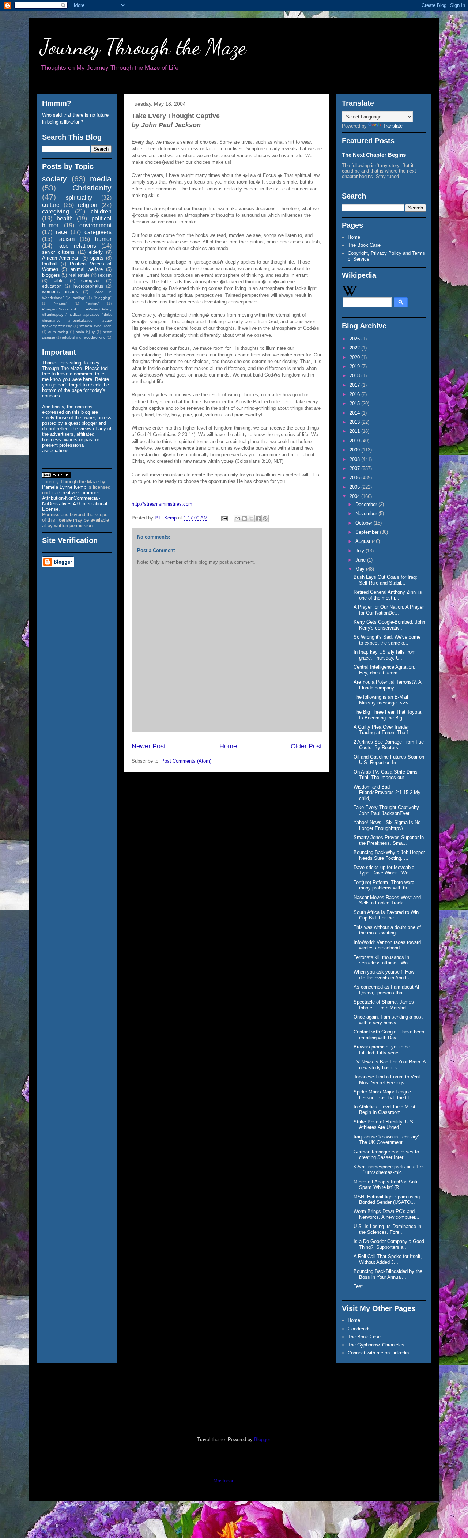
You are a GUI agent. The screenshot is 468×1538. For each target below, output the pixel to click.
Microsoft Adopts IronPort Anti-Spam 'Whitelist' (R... (386, 1184)
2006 (355, 477)
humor (103, 239)
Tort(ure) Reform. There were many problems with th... (384, 885)
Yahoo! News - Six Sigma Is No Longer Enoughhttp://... (387, 825)
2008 (355, 459)
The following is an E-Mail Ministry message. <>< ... (385, 700)
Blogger (262, 1439)
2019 (355, 366)
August (363, 541)
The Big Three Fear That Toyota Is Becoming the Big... (387, 715)
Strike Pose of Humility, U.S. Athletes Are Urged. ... (384, 1124)
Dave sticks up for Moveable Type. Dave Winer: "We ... (384, 870)
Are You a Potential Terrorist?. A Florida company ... (387, 685)
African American (60, 258)
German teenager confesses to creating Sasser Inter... (386, 1154)
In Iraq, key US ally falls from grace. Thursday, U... (385, 655)
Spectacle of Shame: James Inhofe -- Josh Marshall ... (384, 1004)
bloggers (51, 275)
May (360, 569)
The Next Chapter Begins (374, 155)
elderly (96, 252)
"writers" (60, 303)
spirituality (79, 197)
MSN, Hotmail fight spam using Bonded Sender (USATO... (387, 1199)
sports (96, 258)
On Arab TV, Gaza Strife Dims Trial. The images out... (386, 775)
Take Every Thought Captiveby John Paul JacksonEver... (386, 810)
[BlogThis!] (244, 518)
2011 (355, 431)
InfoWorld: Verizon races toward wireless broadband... (387, 945)
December (366, 504)
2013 (355, 422)
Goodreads (359, 1328)
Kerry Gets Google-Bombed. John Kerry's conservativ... (389, 625)
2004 (355, 496)
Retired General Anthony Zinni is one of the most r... (388, 595)
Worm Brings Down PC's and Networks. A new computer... (386, 1214)
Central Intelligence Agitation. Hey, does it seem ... (384, 670)
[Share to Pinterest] (265, 518)
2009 (355, 450)
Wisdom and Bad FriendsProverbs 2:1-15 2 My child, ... (387, 792)
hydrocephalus (88, 286)
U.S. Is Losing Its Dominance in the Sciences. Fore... (387, 1229)
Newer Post (149, 746)
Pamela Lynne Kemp (64, 487)
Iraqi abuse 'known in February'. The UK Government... (387, 1139)
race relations (76, 246)
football (49, 264)
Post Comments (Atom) (186, 761)
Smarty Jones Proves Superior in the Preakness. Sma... (389, 840)
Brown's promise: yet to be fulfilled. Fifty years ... (382, 1049)
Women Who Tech (95, 326)
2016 (355, 394)
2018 (355, 375)
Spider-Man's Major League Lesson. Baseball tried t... (384, 1094)
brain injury (85, 332)
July (360, 550)
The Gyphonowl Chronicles (376, 1345)
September (367, 532)
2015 (355, 403)
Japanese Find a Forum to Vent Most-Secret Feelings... (387, 1079)
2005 (355, 487)
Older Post (306, 746)
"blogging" (103, 298)
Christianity (92, 188)
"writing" (93, 303)
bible (59, 280)
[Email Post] (224, 518)
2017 (355, 385)
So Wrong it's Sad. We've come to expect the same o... (387, 640)
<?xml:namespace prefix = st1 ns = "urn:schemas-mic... (389, 1169)
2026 (355, 338)
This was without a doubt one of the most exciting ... (387, 930)
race (61, 232)
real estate (79, 275)
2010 (355, 440)
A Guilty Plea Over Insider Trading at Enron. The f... (383, 730)
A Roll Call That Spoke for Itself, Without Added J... (388, 1259)
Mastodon (224, 1481)
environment (95, 225)
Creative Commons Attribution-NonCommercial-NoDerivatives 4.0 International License (74, 501)
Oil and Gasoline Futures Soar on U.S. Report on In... (389, 760)
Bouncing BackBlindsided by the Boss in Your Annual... (388, 1274)
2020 (355, 357)
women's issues (60, 291)
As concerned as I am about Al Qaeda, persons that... (386, 989)
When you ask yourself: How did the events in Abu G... (384, 974)
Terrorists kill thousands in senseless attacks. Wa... (383, 960)
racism (66, 239)
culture (51, 205)
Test (358, 1286)
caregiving (55, 211)
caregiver (90, 280)
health (65, 218)
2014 (355, 413)
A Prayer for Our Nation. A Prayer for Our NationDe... (389, 610)
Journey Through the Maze (143, 47)
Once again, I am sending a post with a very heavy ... (388, 1019)
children (101, 211)
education (52, 286)
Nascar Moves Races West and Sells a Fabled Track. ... (387, 900)
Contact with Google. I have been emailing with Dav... (389, 1034)
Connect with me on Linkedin (378, 1353)
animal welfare (87, 269)
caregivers (98, 232)
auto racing (58, 332)
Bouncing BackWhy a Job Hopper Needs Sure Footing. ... (389, 855)
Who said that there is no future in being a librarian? (75, 118)
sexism (105, 275)
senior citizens (58, 252)
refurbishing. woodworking (84, 337)
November (366, 513)
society (54, 178)
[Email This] (237, 518)
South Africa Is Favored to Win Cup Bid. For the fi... (386, 915)
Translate (393, 126)
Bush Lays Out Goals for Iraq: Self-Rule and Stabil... (385, 580)
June (361, 560)
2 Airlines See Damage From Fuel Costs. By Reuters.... (389, 745)
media (101, 178)
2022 (355, 348)
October (364, 523)
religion (87, 205)
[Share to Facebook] (258, 518)
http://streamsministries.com (162, 504)
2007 (355, 468)
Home (228, 746)
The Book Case (364, 245)
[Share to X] (251, 518)
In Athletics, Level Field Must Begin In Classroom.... (384, 1109)
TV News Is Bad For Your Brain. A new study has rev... (390, 1064)
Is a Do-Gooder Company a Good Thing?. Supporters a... (389, 1244)
